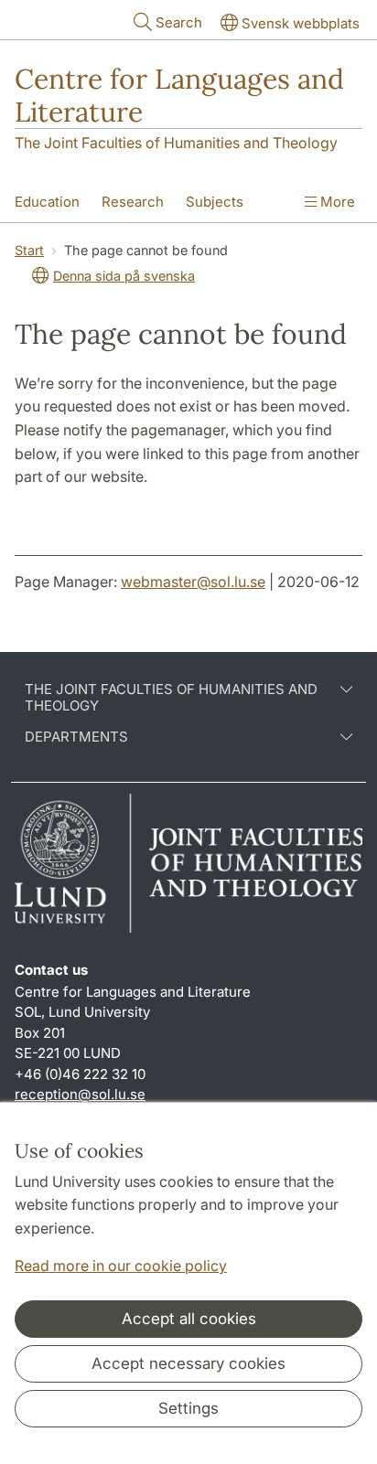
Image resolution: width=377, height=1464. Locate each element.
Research (133, 201)
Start (29, 250)
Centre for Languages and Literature (179, 95)
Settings (188, 1408)
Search (179, 22)
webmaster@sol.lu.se (193, 581)
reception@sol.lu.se (80, 1094)
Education (47, 201)
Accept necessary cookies (188, 1363)
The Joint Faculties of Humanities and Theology (176, 143)
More (336, 201)
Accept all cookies (189, 1318)
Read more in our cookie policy (121, 1265)
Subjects (214, 201)
